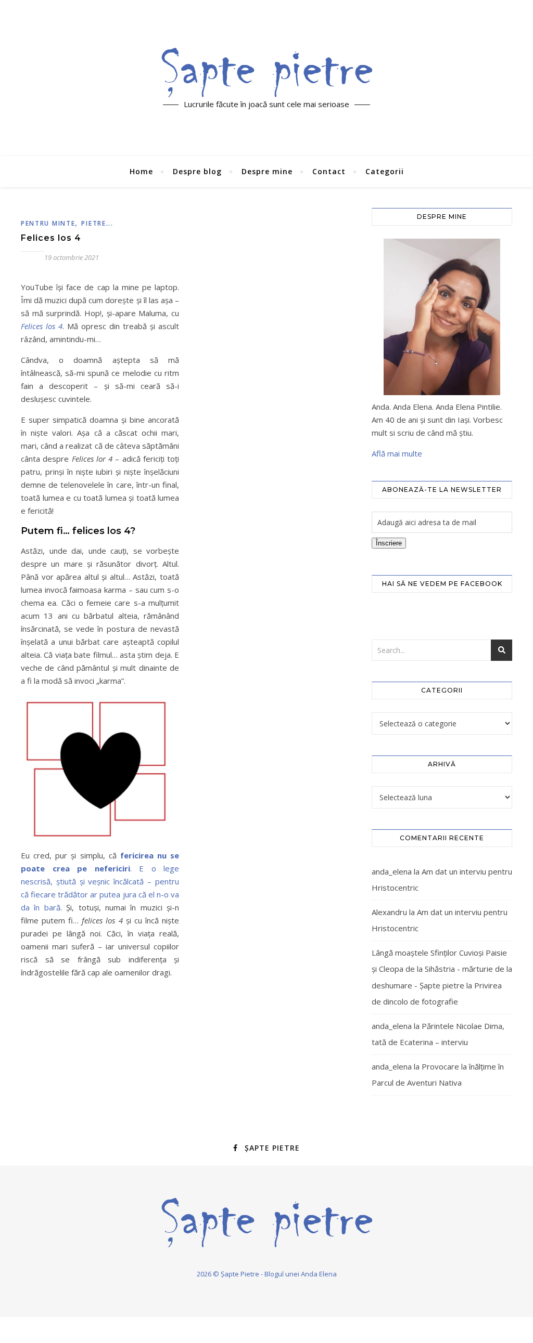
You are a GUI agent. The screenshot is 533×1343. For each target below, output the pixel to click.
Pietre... (97, 223)
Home (141, 171)
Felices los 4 (51, 238)
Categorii (384, 171)
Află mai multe (397, 453)
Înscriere (389, 543)
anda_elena (392, 871)
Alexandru (389, 912)
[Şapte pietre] (266, 72)
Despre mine (267, 171)
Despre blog (197, 171)
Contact (329, 171)
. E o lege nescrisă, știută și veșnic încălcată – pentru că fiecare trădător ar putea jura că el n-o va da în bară (100, 881)
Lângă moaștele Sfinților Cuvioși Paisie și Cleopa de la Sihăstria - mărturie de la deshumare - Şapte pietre (442, 968)
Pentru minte (48, 223)
